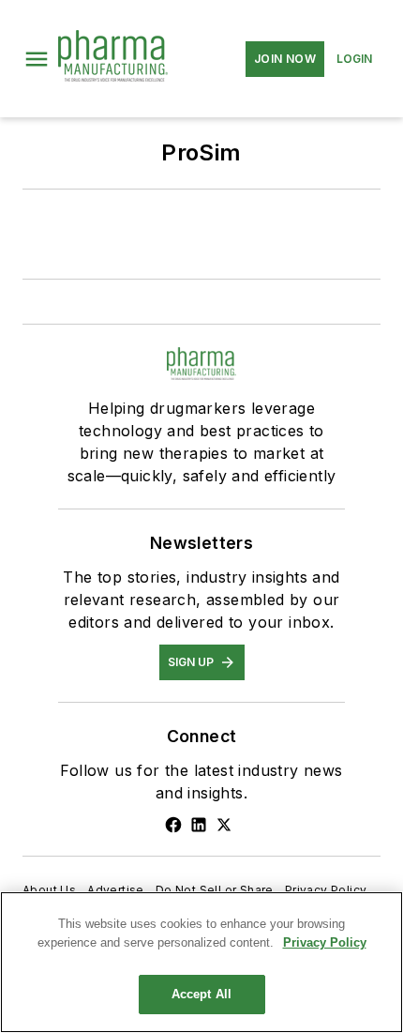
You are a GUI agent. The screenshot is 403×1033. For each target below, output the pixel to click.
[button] (36, 59)
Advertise (115, 890)
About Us (49, 890)
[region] (201, 962)
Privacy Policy (326, 890)
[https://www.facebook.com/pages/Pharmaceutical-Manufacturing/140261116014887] (173, 824)
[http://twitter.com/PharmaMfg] (224, 824)
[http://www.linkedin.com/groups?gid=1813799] (198, 824)
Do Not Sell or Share (215, 890)
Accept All (201, 994)
